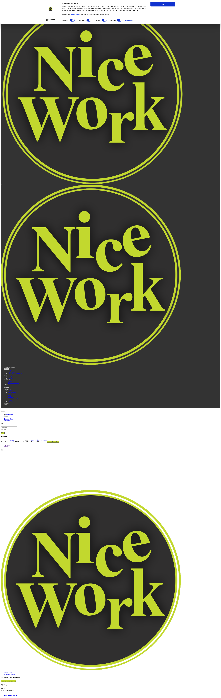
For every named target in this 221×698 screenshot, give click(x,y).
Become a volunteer (13, 398)
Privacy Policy (8, 672)
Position (32, 440)
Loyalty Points (12, 392)
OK (163, 4)
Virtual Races (11, 372)
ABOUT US (7, 389)
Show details (129, 20)
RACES (6, 369)
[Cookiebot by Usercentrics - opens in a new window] (50, 20)
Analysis (49, 442)
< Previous (7, 445)
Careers (10, 400)
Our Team (10, 397)
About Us (10, 390)
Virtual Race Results (13, 383)
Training (6, 387)
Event (12, 440)
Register (6, 403)
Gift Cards (10, 378)
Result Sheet (55, 442)
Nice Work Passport (9, 367)
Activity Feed (9, 419)
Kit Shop (10, 376)
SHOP (6, 375)
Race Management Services (15, 394)
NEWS (6, 384)
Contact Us (11, 401)
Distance (44, 440)
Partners (10, 395)
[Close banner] (179, 2)
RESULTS (7, 380)
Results (10, 381)
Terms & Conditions (9, 674)
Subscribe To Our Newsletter (8, 681)
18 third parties (75, 14)
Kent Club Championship (15, 373)
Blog (9, 386)
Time (37, 440)
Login (5, 404)
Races (9, 370)
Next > (6, 446)
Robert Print (9, 414)
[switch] (89, 20)
